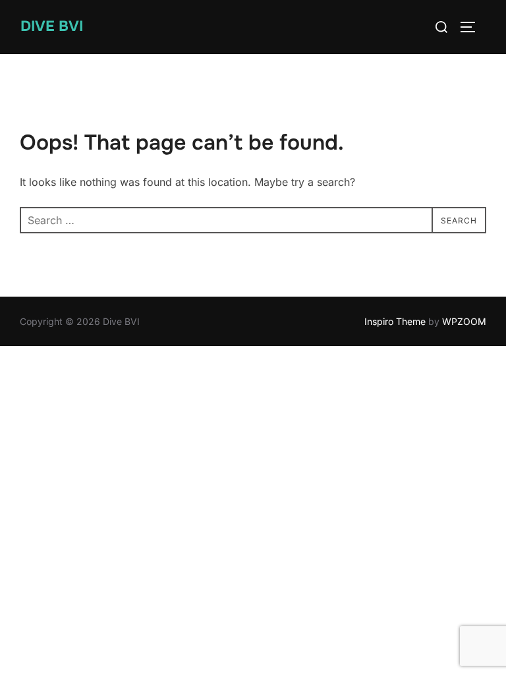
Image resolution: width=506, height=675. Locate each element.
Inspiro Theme (395, 321)
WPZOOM (464, 321)
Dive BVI (51, 26)
